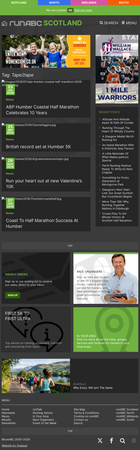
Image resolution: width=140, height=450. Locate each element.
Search (78, 423)
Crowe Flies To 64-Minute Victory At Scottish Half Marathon (117, 217)
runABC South (125, 419)
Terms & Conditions (86, 412)
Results (6, 419)
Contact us (81, 419)
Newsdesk (8, 412)
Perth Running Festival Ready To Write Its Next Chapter (117, 169)
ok (70, 10)
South (124, 2)
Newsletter (9, 423)
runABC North (125, 412)
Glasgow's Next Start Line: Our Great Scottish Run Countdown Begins (117, 193)
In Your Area (41, 416)
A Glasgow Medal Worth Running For (118, 138)
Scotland (19, 2)
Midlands (89, 2)
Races (5, 416)
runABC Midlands (127, 416)
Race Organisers (43, 419)
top (70, 245)
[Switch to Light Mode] (133, 441)
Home (5, 409)
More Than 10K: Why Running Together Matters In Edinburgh (115, 205)
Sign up (13, 295)
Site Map (79, 409)
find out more (83, 10)
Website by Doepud (14, 445)
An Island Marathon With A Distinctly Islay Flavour (118, 146)
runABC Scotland (127, 409)
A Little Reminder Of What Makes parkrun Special (115, 157)
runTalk (37, 409)
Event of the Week (45, 423)
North (54, 2)
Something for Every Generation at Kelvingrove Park (115, 181)
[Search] (122, 441)
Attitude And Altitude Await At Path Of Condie (117, 121)
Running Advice (43, 412)
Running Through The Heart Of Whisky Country (118, 129)
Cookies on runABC (86, 416)
